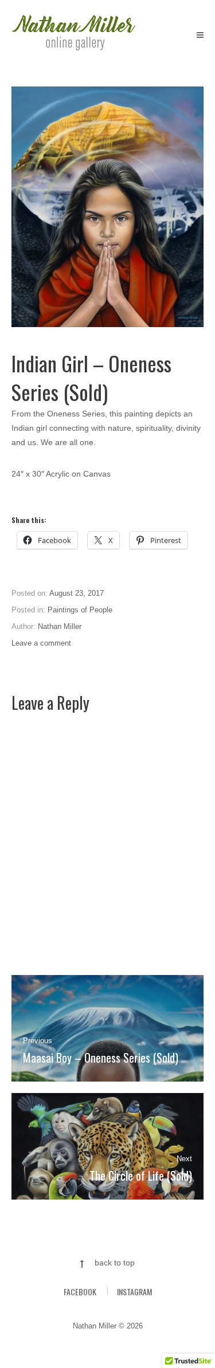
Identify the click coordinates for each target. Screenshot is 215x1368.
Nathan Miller (59, 626)
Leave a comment (41, 643)
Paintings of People (80, 610)
